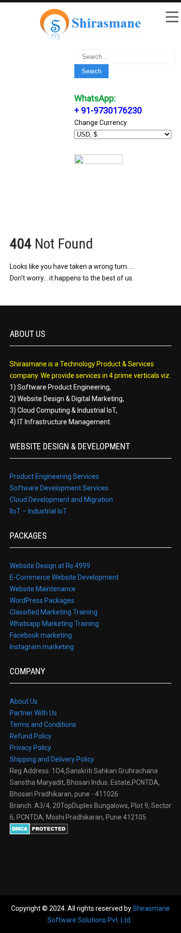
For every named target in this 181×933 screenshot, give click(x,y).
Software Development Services (59, 488)
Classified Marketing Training (53, 612)
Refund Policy (31, 736)
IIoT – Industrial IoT (38, 511)
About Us (24, 701)
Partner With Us (33, 713)
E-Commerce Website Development (64, 577)
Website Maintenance (43, 589)
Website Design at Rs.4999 (50, 566)
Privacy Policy (30, 748)
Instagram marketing (42, 647)
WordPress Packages (42, 600)
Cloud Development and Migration (61, 499)
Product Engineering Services (54, 476)
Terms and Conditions (43, 724)
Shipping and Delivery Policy (52, 759)
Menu (171, 17)
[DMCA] (39, 832)
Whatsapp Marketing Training (54, 623)
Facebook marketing (41, 635)
